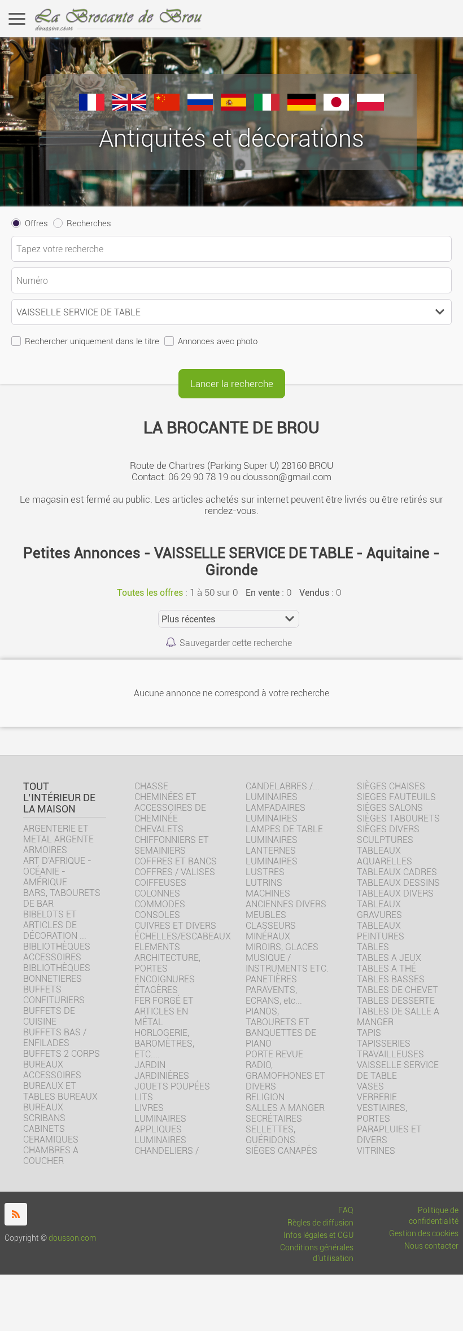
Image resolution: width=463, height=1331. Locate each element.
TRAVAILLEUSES (390, 1054)
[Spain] (233, 107)
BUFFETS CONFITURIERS (54, 994)
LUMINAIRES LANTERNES (272, 845)
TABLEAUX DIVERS (395, 893)
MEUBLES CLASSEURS (271, 920)
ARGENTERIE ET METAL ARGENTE (58, 834)
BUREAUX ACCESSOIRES (52, 1069)
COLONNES (157, 893)
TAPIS (369, 1032)
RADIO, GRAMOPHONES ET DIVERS (285, 1076)
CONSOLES (157, 915)
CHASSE (151, 786)
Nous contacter (431, 1246)
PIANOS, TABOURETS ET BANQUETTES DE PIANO (281, 1027)
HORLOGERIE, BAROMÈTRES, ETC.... (164, 1043)
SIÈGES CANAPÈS (281, 1150)
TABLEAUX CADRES (397, 872)
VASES (370, 1086)
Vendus (314, 592)
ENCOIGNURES (164, 979)
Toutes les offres (150, 592)
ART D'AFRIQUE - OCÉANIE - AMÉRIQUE (57, 871)
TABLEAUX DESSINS (398, 882)
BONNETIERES (52, 978)
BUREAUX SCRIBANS (44, 1112)
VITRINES (376, 1150)
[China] (167, 107)
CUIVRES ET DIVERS (175, 925)
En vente (262, 592)
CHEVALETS (159, 829)
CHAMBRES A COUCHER (50, 1155)
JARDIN (149, 1065)
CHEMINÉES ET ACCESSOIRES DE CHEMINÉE (170, 808)
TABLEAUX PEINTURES (380, 931)
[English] (129, 107)
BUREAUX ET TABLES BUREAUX (60, 1091)
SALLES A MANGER (285, 1107)
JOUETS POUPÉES (172, 1086)
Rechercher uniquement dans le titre (92, 341)
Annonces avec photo (217, 341)
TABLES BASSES (391, 979)
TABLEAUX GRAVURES (379, 909)
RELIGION (265, 1097)
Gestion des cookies (423, 1233)
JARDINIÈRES (161, 1075)
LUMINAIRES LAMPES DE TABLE (284, 823)
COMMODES (159, 904)
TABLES (373, 947)
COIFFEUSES (160, 882)
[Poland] (370, 107)
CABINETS (44, 1128)
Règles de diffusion (320, 1223)
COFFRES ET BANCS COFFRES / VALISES (175, 866)
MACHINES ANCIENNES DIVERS (286, 899)
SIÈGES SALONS (390, 807)
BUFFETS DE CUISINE (49, 1016)
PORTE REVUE (274, 1054)
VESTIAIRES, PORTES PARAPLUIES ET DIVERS (389, 1123)
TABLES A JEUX (389, 957)
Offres (36, 223)
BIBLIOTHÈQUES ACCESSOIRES (56, 952)
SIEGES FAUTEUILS (396, 797)
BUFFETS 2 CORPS (61, 1053)
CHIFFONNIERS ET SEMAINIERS (171, 845)
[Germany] (301, 107)
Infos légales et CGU (318, 1235)
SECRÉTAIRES (274, 1118)
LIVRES (149, 1107)
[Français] (91, 107)
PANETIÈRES (271, 979)
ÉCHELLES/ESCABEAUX (182, 936)
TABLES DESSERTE (396, 1000)
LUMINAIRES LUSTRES (272, 866)
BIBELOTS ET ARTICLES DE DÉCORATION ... (54, 925)
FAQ (345, 1210)
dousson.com (72, 1238)
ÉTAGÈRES (156, 990)
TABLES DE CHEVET (397, 990)
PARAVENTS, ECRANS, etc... (274, 995)
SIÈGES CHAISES (391, 786)
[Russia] (200, 107)
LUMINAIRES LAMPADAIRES (275, 802)
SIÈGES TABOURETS (398, 818)
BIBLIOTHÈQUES (56, 968)
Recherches (89, 223)
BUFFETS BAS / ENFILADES (54, 1037)
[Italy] (266, 107)
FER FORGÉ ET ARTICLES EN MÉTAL (164, 1011)
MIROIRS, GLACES (282, 947)
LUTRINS (264, 882)
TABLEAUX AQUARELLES (384, 856)
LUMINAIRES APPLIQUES (160, 1124)
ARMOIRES (45, 850)
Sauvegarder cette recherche (236, 643)
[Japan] (336, 107)
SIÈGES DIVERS (388, 829)
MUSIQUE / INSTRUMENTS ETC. (287, 963)
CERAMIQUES (50, 1139)
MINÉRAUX (268, 936)
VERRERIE (377, 1097)
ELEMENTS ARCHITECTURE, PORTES (167, 958)
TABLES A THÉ (386, 968)
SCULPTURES (385, 839)
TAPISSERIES (383, 1043)
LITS (143, 1097)
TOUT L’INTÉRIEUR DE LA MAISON (59, 798)
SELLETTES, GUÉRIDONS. (272, 1134)
